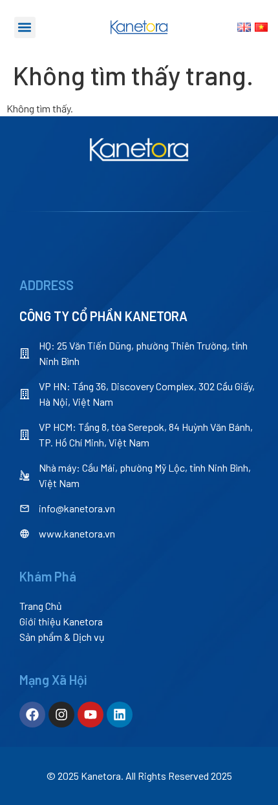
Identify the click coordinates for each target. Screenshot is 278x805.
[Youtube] (90, 714)
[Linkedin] (120, 714)
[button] (25, 27)
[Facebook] (32, 714)
